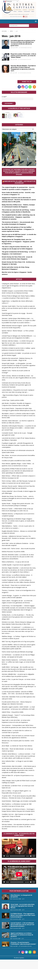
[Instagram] (22, 87)
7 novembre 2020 (16, 938)
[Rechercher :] (19, 25)
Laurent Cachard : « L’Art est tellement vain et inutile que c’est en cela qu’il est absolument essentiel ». (22, 924)
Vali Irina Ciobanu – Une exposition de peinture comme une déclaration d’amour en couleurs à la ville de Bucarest (18, 826)
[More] (34, 87)
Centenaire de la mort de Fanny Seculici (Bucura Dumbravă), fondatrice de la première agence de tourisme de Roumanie (16, 385)
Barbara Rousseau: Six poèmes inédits (13, 551)
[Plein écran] (34, 856)
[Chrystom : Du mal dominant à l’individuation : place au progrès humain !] (5, 944)
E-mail (4, 96)
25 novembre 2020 (16, 909)
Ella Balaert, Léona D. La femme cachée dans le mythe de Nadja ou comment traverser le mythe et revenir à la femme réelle (18, 416)
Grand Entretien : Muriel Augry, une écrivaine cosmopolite (19, 801)
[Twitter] (26, 87)
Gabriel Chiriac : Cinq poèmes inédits (12, 712)
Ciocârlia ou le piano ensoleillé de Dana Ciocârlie (16, 460)
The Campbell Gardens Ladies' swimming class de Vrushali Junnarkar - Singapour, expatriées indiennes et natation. (18, 217)
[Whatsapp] (30, 87)
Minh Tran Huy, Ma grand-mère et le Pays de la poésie (18, 641)
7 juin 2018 (14, 59)
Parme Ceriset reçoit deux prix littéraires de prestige (17, 652)
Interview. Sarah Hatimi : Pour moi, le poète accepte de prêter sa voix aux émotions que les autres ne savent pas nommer (19, 308)
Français (9, 1)
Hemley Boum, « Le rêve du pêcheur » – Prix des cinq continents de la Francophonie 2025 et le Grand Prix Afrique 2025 (18, 617)
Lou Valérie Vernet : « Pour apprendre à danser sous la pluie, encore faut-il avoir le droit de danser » (23, 915)
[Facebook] (19, 87)
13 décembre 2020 (16, 899)
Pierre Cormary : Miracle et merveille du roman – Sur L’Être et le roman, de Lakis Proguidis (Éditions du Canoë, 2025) (19, 378)
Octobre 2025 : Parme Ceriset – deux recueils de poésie (18, 548)
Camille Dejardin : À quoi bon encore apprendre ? (16, 565)
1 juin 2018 (14, 72)
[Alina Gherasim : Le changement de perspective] (5, 897)
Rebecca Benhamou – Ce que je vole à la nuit (15, 562)
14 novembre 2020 (16, 919)
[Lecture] (4, 856)
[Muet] (31, 856)
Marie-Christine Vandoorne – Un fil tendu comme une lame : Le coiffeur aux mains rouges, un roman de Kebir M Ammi (18, 662)
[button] (19, 848)
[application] (19, 848)
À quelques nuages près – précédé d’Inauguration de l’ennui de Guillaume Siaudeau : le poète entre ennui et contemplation (18, 445)
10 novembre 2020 (16, 928)
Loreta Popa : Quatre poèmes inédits (13, 400)
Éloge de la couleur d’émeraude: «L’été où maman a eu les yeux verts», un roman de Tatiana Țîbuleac (23, 55)
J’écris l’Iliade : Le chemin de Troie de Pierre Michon (17, 746)
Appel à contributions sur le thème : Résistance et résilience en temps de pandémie (22, 934)
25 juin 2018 (15, 47)
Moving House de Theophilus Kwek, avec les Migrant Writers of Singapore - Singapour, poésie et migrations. (18, 241)
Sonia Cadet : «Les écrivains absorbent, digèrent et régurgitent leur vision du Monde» (23, 906)
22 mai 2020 (15, 946)
